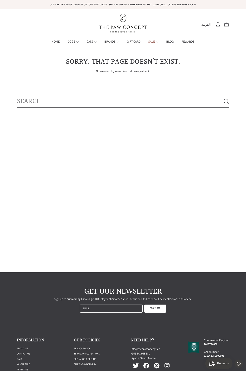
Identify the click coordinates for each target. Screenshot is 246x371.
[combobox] (123, 101)
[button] (226, 24)
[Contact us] (238, 363)
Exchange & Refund (85, 359)
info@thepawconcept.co (145, 349)
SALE (151, 41)
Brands (110, 41)
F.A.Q (19, 359)
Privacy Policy (82, 348)
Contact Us (23, 353)
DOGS (71, 41)
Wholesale (23, 364)
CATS (90, 41)
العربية (206, 24)
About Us (22, 348)
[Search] (226, 101)
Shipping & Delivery (85, 364)
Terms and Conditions (87, 353)
